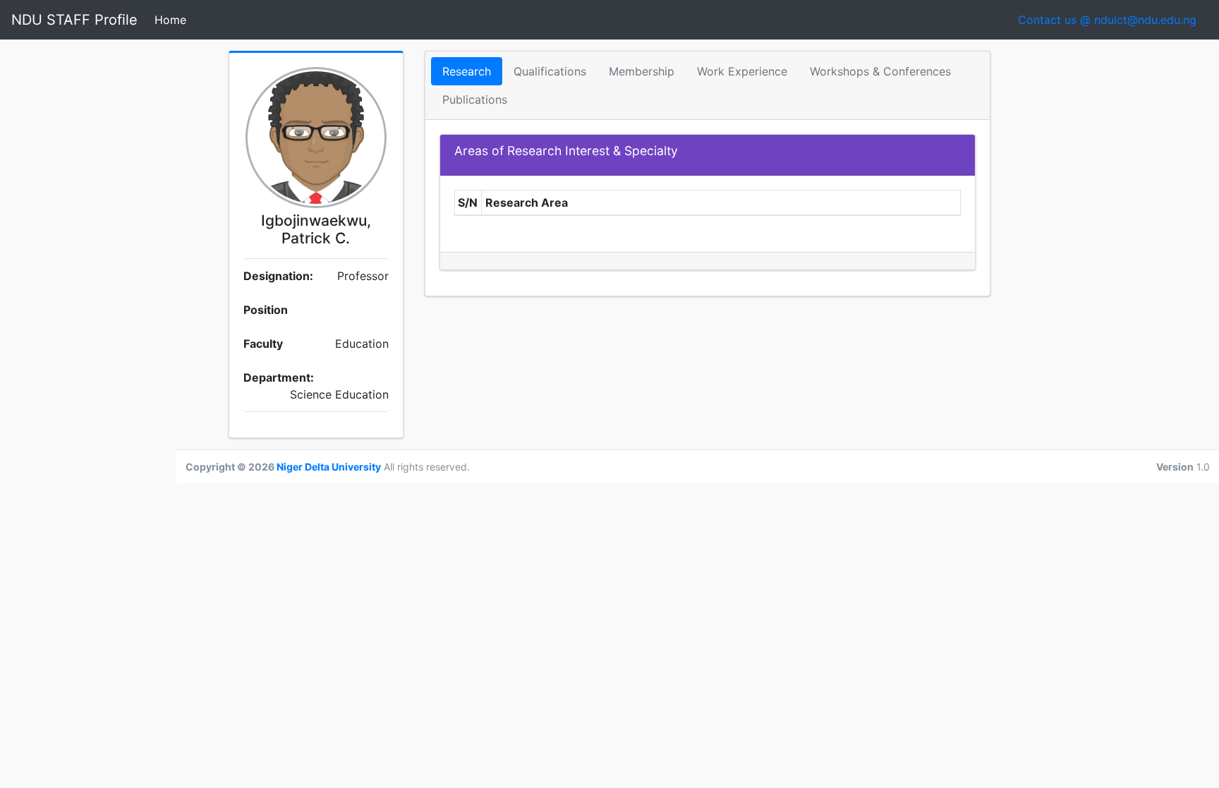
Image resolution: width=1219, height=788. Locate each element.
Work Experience (742, 71)
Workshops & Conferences (880, 71)
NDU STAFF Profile (74, 19)
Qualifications (550, 71)
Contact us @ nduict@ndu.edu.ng (1113, 19)
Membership (641, 71)
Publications (474, 99)
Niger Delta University (329, 467)
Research (466, 71)
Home (173, 19)
